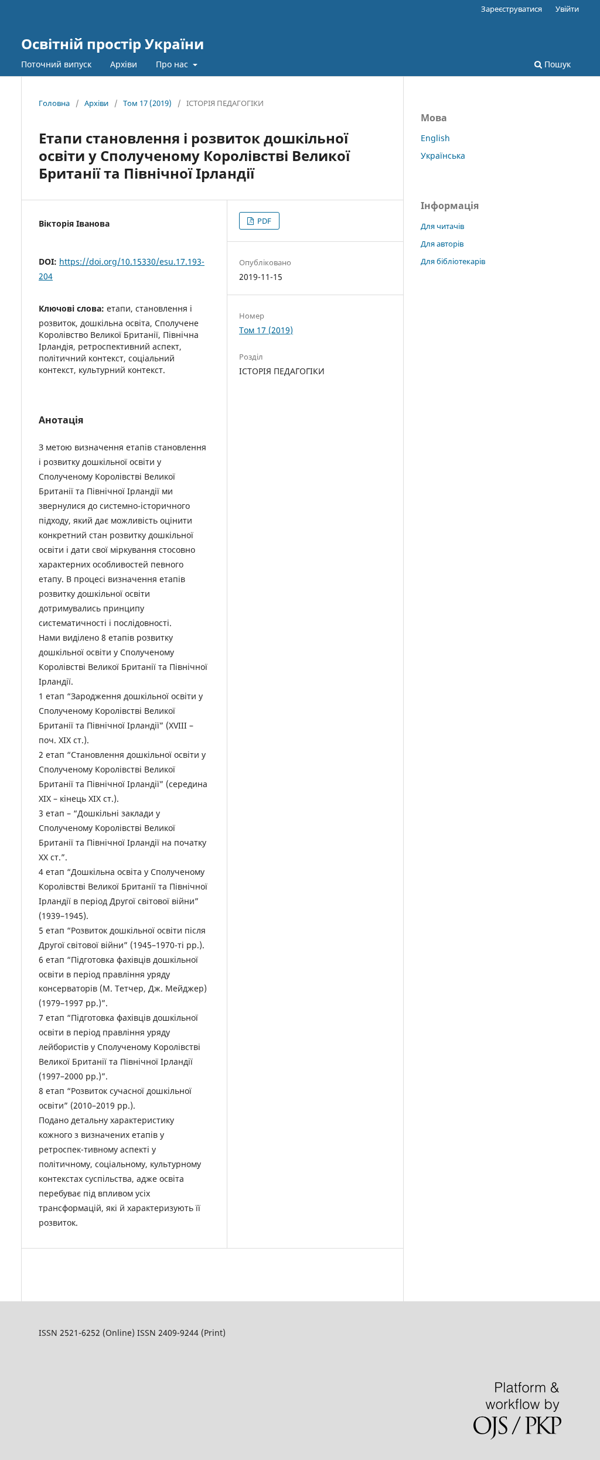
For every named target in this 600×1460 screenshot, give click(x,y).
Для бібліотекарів (453, 261)
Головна (54, 103)
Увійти (567, 9)
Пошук (556, 64)
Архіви (123, 64)
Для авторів (442, 243)
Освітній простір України (112, 43)
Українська (443, 155)
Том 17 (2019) (147, 103)
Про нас (173, 64)
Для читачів (442, 226)
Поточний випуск (56, 64)
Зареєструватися (511, 9)
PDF (263, 221)
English (435, 137)
